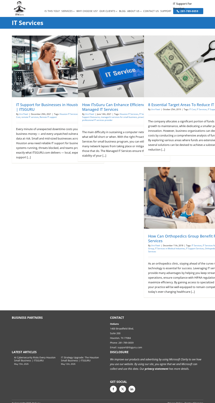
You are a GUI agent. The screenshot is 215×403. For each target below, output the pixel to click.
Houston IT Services (69, 114)
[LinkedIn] (131, 389)
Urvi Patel (23, 114)
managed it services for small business (119, 117)
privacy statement (156, 369)
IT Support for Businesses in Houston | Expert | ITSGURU (56, 107)
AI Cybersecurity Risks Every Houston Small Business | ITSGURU (35, 359)
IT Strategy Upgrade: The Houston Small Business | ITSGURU (80, 359)
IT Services (202, 109)
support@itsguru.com (130, 347)
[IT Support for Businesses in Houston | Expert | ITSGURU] (58, 66)
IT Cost (192, 109)
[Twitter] (122, 389)
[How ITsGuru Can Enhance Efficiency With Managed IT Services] (124, 66)
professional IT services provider (97, 120)
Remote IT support (48, 117)
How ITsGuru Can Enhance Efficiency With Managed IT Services (119, 107)
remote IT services (30, 117)
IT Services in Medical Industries (170, 248)
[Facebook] (113, 389)
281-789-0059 (126, 342)
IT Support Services (195, 248)
